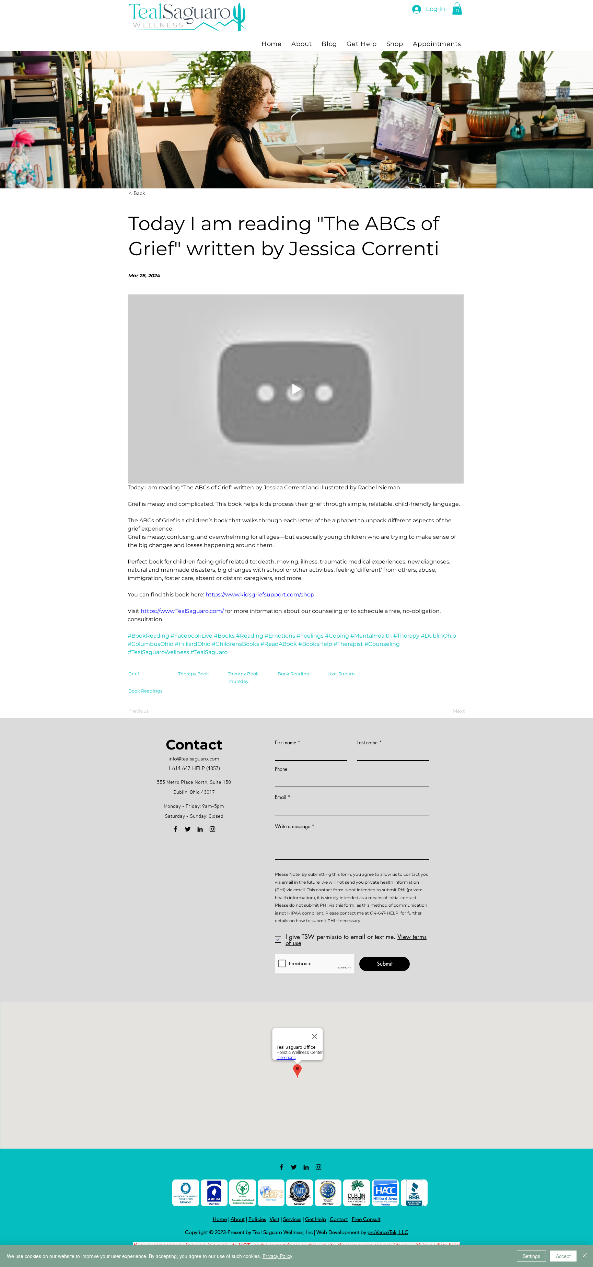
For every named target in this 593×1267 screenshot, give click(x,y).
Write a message (292, 826)
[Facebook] (175, 829)
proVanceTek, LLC (388, 1232)
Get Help (315, 1219)
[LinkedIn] (200, 829)
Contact (339, 1219)
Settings (531, 1256)
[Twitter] (187, 829)
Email (280, 797)
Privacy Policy (277, 1256)
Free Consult (366, 1219)
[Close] (585, 1256)
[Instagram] (212, 829)
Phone (281, 769)
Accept (563, 1256)
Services (292, 1219)
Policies (257, 1219)
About (238, 1219)
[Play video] (296, 389)
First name (285, 742)
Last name (367, 742)
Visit (274, 1219)
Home (220, 1219)
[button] (457, 8)
